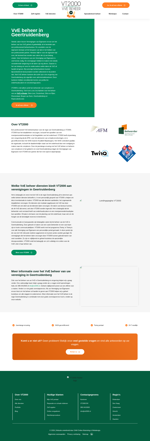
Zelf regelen (35, 14)
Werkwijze (113, 14)
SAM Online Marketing (82, 430)
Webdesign (96, 430)
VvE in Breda (22, 93)
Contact (125, 14)
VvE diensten (50, 14)
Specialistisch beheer (92, 14)
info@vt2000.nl (34, 286)
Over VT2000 (18, 14)
